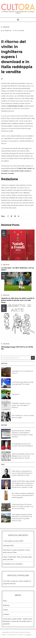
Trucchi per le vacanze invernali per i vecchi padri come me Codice (16, 551)
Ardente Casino (27, 619)
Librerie (5, 610)
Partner (4, 425)
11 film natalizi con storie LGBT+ (13, 541)
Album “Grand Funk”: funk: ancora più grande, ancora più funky (17, 558)
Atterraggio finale (8, 545)
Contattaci (6, 614)
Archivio (6, 27)
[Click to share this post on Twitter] (11, 216)
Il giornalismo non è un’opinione (13, 564)
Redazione (6, 605)
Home (5, 601)
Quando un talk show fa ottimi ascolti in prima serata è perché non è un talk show (17, 300)
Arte (3, 464)
